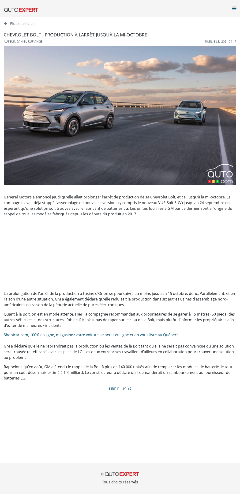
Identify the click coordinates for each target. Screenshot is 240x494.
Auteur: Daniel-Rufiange (23, 41)
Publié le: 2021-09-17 (220, 41)
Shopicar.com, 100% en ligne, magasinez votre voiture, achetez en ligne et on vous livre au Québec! (91, 334)
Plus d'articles (21, 23)
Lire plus (118, 388)
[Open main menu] (234, 9)
